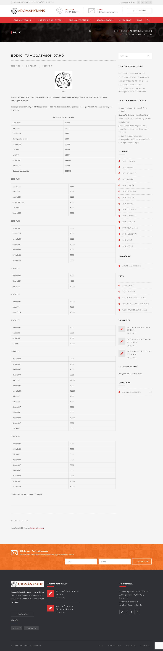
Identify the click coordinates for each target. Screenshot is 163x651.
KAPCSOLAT (125, 20)
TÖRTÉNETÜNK (23, 614)
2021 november (129, 173)
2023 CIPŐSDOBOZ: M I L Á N (130, 84)
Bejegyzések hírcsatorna (133, 298)
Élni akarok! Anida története (138, 115)
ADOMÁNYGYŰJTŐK (79, 20)
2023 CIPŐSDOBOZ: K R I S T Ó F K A (133, 81)
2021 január (127, 179)
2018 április (127, 246)
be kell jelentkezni (37, 528)
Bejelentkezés (128, 292)
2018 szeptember (130, 228)
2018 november (129, 216)
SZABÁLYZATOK (105, 20)
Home (115, 31)
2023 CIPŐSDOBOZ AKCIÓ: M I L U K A (133, 77)
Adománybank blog (141, 31)
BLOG (139, 20)
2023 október (128, 161)
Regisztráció (128, 285)
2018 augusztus (129, 234)
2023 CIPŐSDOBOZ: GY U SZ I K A (131, 73)
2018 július (127, 240)
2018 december (129, 210)
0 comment (47, 66)
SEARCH (148, 56)
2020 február (128, 185)
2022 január (127, 167)
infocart (32, 66)
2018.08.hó (16, 628)
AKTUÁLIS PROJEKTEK (50, 20)
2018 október (128, 222)
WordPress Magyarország (134, 310)
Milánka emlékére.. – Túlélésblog (131, 118)
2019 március (128, 197)
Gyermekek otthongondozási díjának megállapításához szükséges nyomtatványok (135, 139)
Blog (124, 31)
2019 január (127, 203)
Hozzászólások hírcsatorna (135, 304)
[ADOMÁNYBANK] (28, 10)
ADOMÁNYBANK (22, 20)
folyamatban (31, 628)
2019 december (129, 191)
